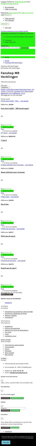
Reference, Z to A (19, 93)
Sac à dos (5, 204)
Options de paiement (12, 328)
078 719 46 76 (20, 2)
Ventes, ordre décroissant (10, 89)
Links (7, 334)
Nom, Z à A (6, 91)
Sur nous (8, 332)
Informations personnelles (14, 345)
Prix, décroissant (27, 91)
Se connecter (9, 7)
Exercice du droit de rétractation (16, 330)
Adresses (8, 351)
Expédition (9, 326)
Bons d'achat (9, 353)
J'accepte (6, 442)
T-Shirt (4, 140)
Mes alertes (9, 355)
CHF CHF (8, 28)
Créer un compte (11, 9)
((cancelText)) (6, 398)
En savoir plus (29, 438)
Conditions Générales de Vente (16, 314)
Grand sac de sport (8, 268)
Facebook (8, 303)
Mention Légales (11, 315)
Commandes (9, 347)
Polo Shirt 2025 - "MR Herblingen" (15, 109)
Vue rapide (23, 101)
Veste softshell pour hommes (13, 172)
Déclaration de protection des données (19, 312)
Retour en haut (7, 294)
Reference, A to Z (7, 93)
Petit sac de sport (8, 236)
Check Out (5, 46)
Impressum (9, 317)
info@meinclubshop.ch (9, 4)
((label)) (3, 408)
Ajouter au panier (7, 127)
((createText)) (15, 410)
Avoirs (7, 349)
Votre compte (5, 340)
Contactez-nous (10, 336)
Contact (3, 2)
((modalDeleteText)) (17, 398)
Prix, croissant (15, 91)
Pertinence (5, 87)
